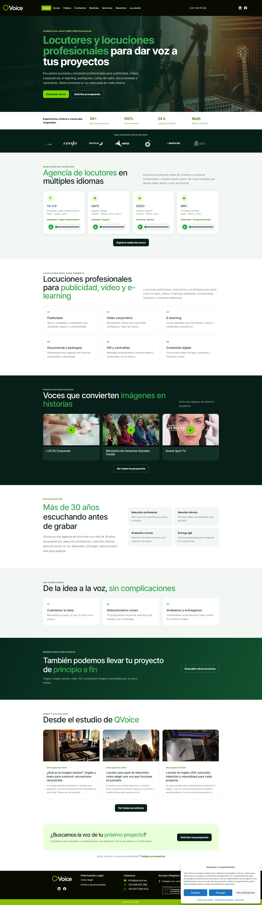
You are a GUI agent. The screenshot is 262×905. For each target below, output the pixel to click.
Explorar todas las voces (131, 242)
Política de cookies (205, 899)
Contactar (80, 8)
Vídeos (67, 8)
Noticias (94, 8)
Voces (56, 8)
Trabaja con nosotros (152, 856)
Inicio (46, 8)
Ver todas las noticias (131, 807)
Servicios (107, 8)
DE (204, 8)
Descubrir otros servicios (200, 668)
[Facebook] (245, 8)
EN (197, 8)
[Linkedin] (240, 8)
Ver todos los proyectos (131, 468)
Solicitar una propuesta (194, 837)
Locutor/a (135, 8)
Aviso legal (239, 899)
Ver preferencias (245, 892)
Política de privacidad (224, 899)
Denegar (220, 892)
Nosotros (121, 8)
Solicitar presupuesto (87, 94)
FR (200, 8)
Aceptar (195, 892)
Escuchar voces (56, 94)
